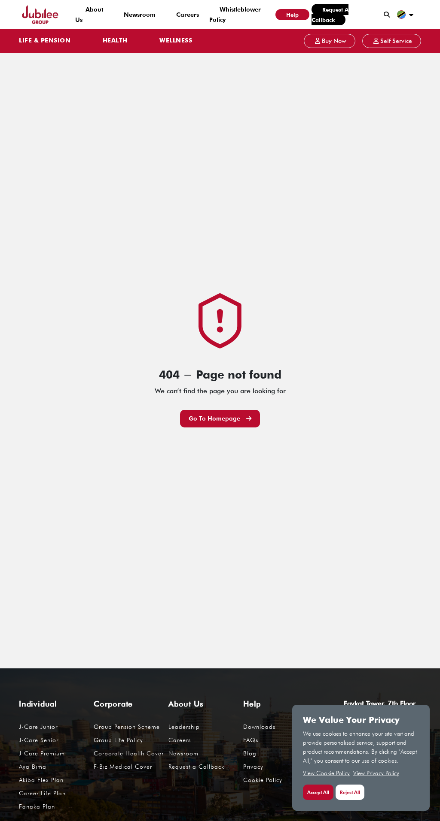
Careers (187, 14)
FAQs (250, 740)
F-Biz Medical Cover (123, 766)
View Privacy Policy (376, 773)
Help (292, 14)
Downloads (259, 726)
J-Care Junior (38, 726)
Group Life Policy (118, 740)
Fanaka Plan (37, 806)
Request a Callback (330, 14)
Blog (250, 753)
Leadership (184, 726)
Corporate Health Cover (129, 753)
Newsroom (140, 14)
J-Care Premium (42, 753)
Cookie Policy (262, 779)
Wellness (175, 41)
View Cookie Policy (326, 773)
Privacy (253, 766)
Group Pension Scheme (127, 726)
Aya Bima (32, 766)
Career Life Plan (42, 793)
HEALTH (115, 41)
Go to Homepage (215, 418)
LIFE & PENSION (44, 41)
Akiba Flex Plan (41, 779)
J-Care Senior (38, 740)
